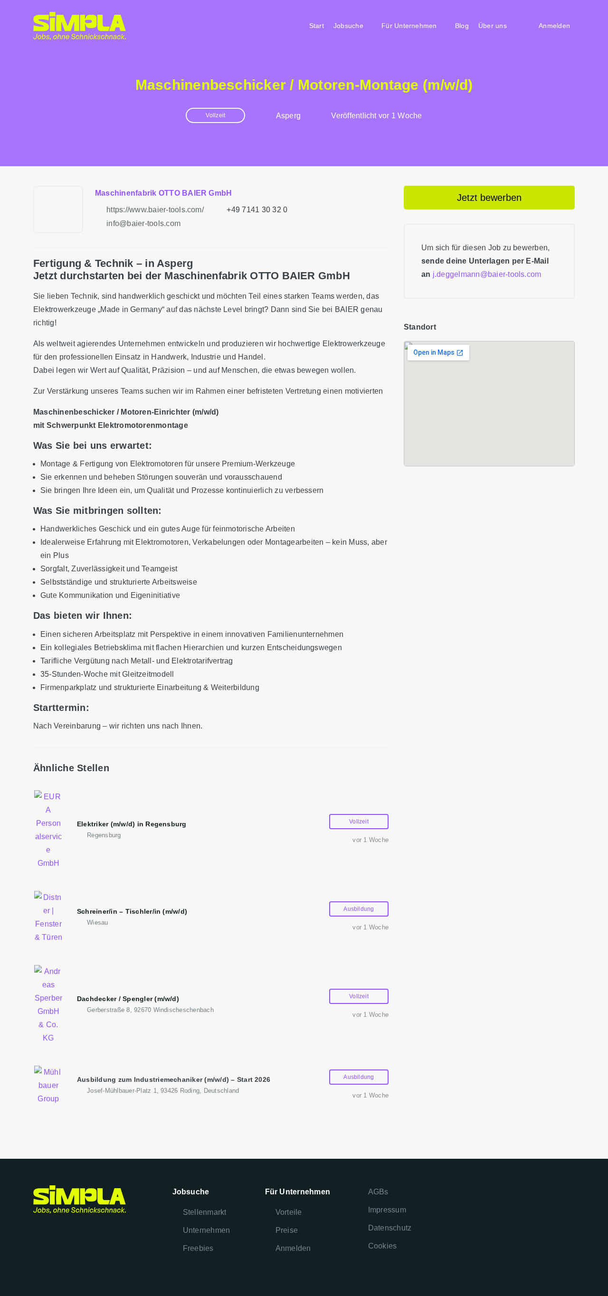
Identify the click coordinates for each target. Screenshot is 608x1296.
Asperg (288, 116)
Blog (462, 25)
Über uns (492, 25)
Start (316, 25)
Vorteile (289, 1212)
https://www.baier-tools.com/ (155, 210)
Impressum (387, 1210)
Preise (287, 1230)
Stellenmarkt (205, 1212)
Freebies (198, 1248)
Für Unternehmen (409, 25)
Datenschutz (390, 1228)
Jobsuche (348, 25)
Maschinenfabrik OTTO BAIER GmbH (163, 193)
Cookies (382, 1246)
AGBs (378, 1192)
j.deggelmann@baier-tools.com (487, 274)
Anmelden (293, 1248)
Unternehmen (206, 1230)
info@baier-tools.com (143, 223)
